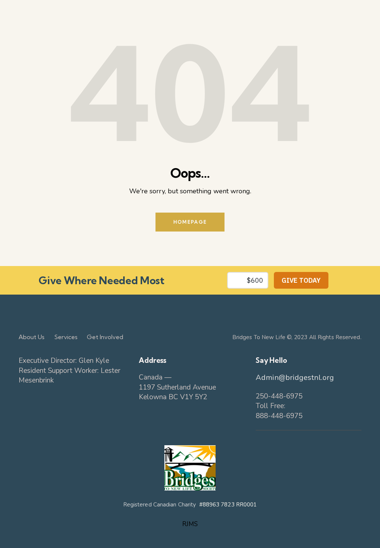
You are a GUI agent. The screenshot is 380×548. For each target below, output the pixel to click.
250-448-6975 (279, 396)
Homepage (190, 222)
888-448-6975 (279, 416)
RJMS (190, 524)
